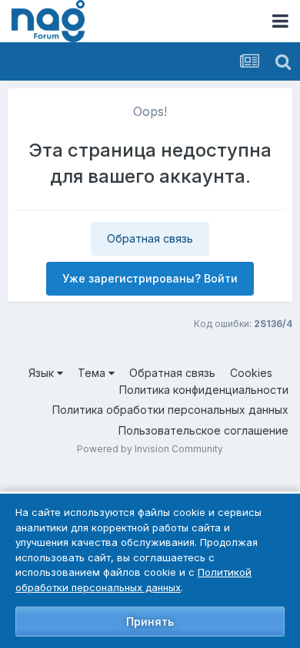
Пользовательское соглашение (203, 430)
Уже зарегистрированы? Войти (150, 278)
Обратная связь (150, 238)
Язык (42, 372)
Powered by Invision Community (150, 449)
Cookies (251, 372)
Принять (150, 621)
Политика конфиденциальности (203, 389)
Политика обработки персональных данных (170, 409)
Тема (93, 372)
